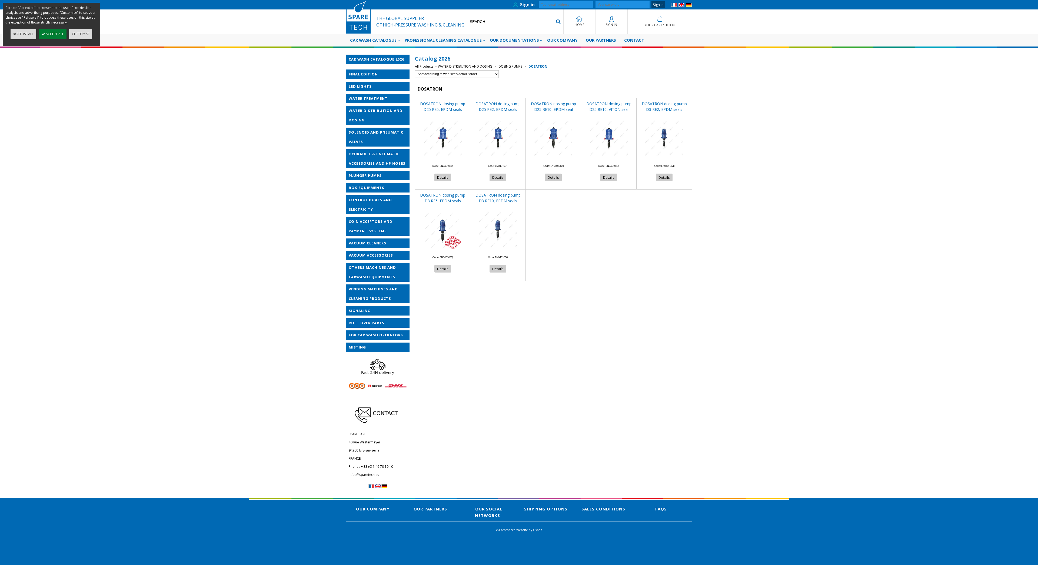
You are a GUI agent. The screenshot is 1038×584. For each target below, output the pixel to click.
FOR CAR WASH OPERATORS (376, 335)
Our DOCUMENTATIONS (514, 40)
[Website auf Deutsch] (689, 5)
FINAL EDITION (363, 74)
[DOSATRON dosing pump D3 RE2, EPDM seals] (664, 159)
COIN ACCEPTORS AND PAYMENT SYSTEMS (370, 226)
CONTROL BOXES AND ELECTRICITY (370, 204)
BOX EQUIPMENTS (366, 187)
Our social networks (488, 512)
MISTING (357, 347)
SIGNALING (360, 310)
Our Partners (601, 40)
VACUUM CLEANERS (367, 243)
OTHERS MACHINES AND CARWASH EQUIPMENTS (372, 272)
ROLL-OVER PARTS (366, 322)
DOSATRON (537, 66)
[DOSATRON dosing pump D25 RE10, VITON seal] (609, 159)
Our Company (562, 40)
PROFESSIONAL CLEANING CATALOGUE (443, 40)
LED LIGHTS (360, 86)
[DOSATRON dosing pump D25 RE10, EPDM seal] (553, 159)
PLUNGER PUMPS (365, 175)
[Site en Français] (674, 5)
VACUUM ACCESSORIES (371, 255)
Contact (634, 40)
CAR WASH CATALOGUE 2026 (376, 59)
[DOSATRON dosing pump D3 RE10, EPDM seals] (498, 250)
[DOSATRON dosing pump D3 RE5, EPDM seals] (443, 250)
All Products (424, 66)
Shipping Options (545, 509)
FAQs (661, 509)
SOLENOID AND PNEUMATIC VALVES (376, 137)
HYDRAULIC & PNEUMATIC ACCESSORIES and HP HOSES (377, 158)
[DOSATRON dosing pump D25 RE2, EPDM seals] (498, 159)
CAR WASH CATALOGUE (373, 40)
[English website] (681, 5)
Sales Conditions (603, 509)
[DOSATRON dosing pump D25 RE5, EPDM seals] (443, 159)
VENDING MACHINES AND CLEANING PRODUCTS (373, 294)
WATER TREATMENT (368, 98)
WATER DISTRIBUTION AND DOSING (375, 115)
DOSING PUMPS (510, 66)
